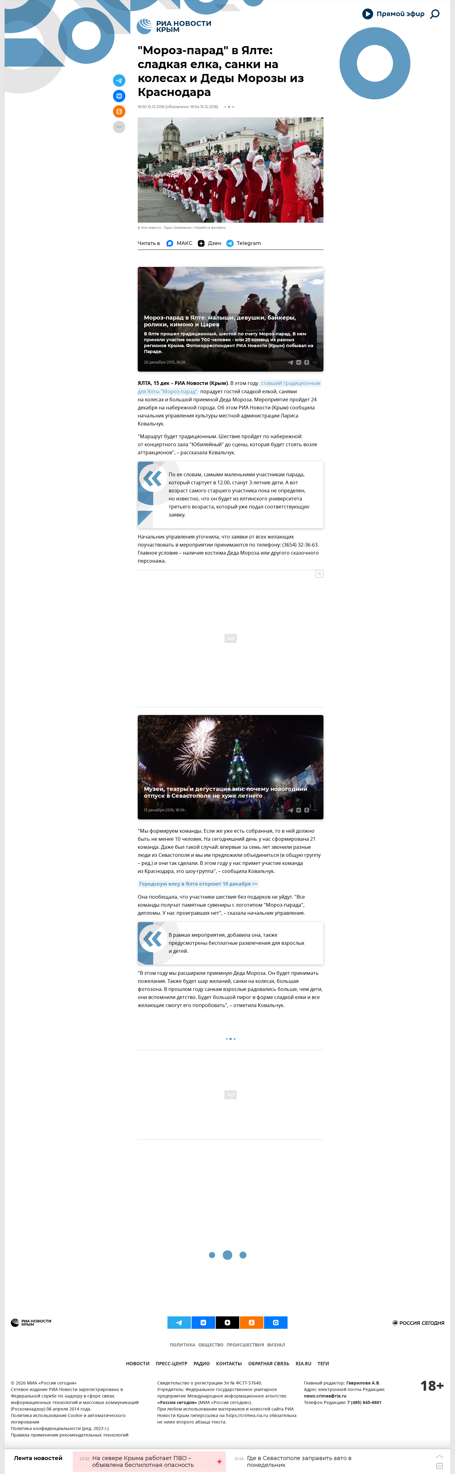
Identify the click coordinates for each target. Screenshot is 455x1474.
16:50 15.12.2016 (151, 106)
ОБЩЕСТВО (210, 1345)
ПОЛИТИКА (182, 1345)
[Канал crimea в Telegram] (179, 1322)
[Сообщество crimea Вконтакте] (203, 1322)
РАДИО (201, 1364)
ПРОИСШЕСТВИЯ (245, 1345)
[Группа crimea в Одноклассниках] (251, 1322)
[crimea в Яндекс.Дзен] (227, 1322)
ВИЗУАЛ (276, 1345)
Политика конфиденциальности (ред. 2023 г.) (60, 1429)
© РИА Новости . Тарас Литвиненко (165, 227)
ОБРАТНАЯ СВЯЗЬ (268, 1364)
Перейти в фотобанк (210, 227)
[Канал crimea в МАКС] (276, 1322)
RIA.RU (303, 1364)
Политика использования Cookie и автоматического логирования (68, 1419)
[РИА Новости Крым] (174, 26)
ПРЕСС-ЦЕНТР (171, 1364)
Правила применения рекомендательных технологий (69, 1435)
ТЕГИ (323, 1364)
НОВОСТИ (138, 1364)
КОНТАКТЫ (229, 1364)
